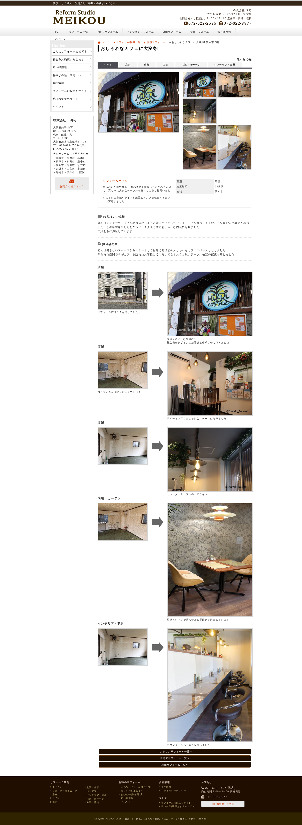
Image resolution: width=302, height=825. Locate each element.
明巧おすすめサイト (65, 98)
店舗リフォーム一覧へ (174, 764)
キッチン (57, 787)
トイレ (56, 798)
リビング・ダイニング (64, 790)
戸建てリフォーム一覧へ (175, 758)
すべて (108, 64)
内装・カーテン (191, 64)
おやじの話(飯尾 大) (132, 794)
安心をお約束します (132, 790)
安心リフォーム (199, 31)
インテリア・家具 (224, 64)
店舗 (128, 64)
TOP (57, 31)
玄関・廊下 (93, 787)
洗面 (54, 802)
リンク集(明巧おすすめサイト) (178, 806)
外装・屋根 (93, 802)
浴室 (54, 794)
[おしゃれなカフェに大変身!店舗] (138, 132)
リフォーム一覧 (78, 31)
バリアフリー (94, 791)
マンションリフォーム (140, 31)
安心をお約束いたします (68, 59)
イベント (60, 39)
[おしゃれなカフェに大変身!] (199, 85)
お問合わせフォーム (72, 186)
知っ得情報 (224, 31)
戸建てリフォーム (107, 31)
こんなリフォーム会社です (70, 51)
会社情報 (58, 83)
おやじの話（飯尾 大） (67, 75)
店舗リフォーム (172, 31)
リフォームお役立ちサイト (70, 90)
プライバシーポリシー (173, 790)
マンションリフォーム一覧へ (174, 751)
